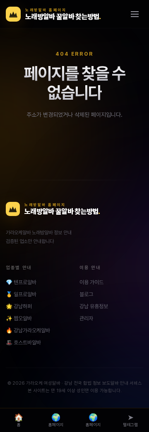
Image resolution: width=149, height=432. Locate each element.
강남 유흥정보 (93, 306)
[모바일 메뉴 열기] (134, 14)
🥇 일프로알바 (21, 294)
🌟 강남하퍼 (19, 306)
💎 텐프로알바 (21, 282)
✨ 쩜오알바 (19, 318)
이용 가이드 (91, 282)
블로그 (86, 294)
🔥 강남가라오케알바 (28, 330)
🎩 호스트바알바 (23, 342)
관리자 (86, 318)
